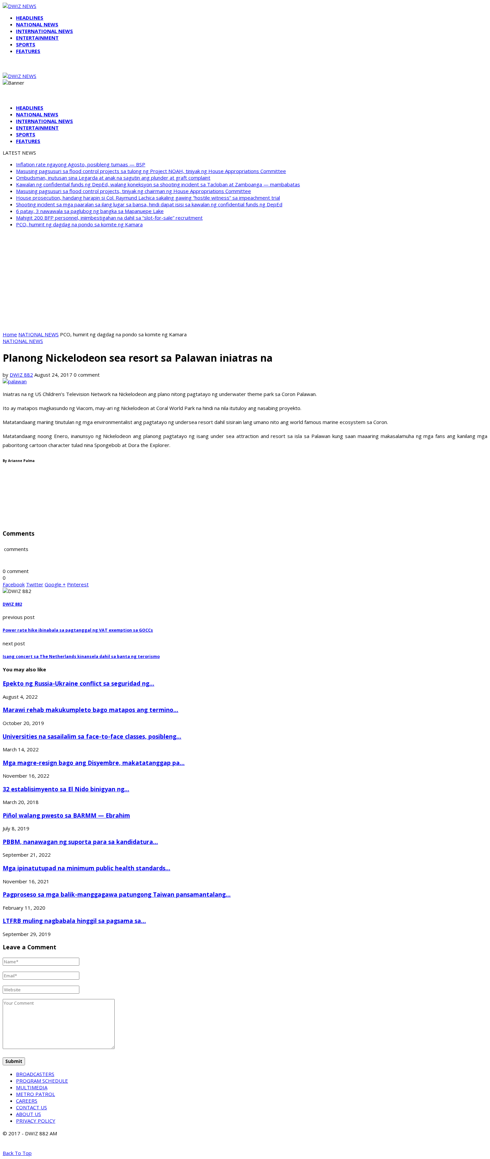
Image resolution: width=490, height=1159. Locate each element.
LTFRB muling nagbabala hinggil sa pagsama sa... (74, 921)
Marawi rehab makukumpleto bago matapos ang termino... (90, 710)
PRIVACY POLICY (35, 1120)
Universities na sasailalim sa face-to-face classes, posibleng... (92, 736)
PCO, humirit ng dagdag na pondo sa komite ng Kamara (79, 224)
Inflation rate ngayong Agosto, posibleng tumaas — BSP (80, 164)
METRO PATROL (35, 1094)
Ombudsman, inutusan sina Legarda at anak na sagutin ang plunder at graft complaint (113, 177)
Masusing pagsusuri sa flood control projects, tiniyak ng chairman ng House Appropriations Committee (133, 191)
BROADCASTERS (35, 1074)
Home (10, 334)
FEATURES (28, 51)
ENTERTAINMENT (37, 37)
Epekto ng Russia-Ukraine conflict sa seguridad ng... (78, 683)
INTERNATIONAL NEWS (44, 31)
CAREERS (26, 1100)
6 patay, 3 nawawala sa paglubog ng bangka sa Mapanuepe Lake (90, 211)
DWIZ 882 (21, 374)
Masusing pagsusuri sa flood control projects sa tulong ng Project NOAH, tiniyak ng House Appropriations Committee (151, 171)
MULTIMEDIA (31, 1087)
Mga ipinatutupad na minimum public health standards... (86, 868)
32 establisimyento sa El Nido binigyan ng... (66, 789)
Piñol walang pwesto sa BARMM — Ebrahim (66, 815)
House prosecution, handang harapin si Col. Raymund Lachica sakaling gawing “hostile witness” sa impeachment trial (148, 197)
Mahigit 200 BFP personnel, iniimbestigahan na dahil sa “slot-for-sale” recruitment (109, 217)
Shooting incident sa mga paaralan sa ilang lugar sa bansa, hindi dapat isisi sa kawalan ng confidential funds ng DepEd (149, 204)
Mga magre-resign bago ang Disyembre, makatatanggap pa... (94, 763)
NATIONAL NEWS (37, 24)
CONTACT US (31, 1107)
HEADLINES (29, 17)
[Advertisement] (245, 279)
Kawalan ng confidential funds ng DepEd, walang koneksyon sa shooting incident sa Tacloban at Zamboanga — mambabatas (158, 184)
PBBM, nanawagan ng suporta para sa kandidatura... (80, 842)
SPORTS (25, 44)
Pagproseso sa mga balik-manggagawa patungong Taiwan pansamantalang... (117, 894)
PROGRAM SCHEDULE (42, 1080)
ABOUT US (28, 1114)
